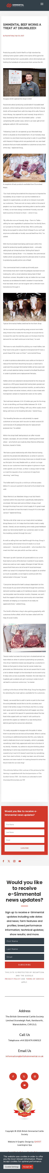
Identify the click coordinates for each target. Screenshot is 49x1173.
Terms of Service (35, 979)
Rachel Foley (9, 36)
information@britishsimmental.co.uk (24, 1056)
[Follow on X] (9, 861)
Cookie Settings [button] (12, 1167)
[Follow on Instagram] (14, 861)
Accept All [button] (27, 1167)
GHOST (37, 1142)
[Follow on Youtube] (20, 861)
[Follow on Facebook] (3, 861)
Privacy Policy (13, 979)
